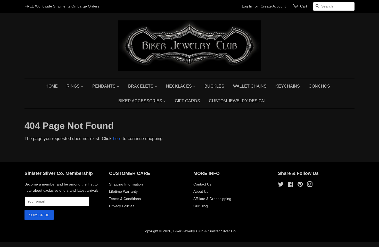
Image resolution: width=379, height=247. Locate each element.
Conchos (319, 86)
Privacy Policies (121, 206)
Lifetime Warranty (123, 191)
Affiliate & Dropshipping (212, 199)
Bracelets (141, 86)
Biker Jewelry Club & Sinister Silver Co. (205, 231)
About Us (200, 191)
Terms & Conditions (125, 199)
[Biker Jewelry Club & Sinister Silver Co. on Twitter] (281, 185)
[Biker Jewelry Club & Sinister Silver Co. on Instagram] (309, 185)
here (117, 138)
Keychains (287, 86)
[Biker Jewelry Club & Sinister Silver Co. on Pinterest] (300, 185)
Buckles (214, 86)
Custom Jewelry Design (237, 101)
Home (51, 86)
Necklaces (179, 86)
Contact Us (202, 184)
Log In (247, 6)
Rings (74, 86)
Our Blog (200, 206)
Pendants (104, 86)
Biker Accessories (140, 101)
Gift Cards (187, 101)
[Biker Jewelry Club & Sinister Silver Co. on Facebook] (290, 185)
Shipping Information (126, 184)
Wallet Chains (250, 86)
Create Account (273, 6)
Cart (303, 6)
